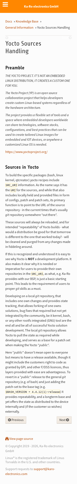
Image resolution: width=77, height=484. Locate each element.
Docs (8, 21)
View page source (21, 439)
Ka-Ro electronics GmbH (41, 6)
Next (62, 420)
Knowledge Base (27, 21)
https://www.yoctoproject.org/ (26, 152)
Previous (17, 420)
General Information (19, 27)
